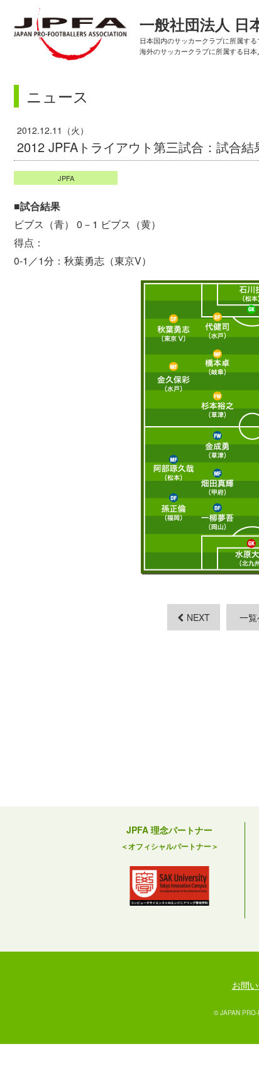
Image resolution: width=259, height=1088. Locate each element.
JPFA (66, 178)
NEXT (198, 617)
